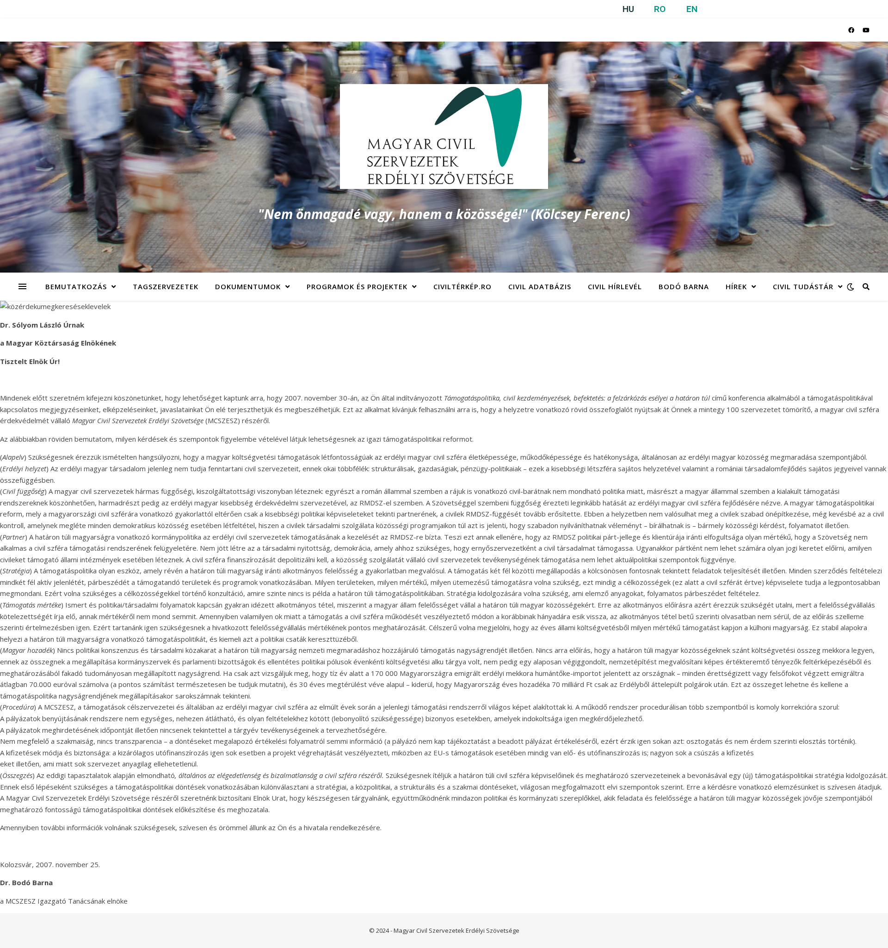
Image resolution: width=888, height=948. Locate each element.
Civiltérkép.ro (462, 286)
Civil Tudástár (803, 286)
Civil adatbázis (539, 286)
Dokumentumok (248, 286)
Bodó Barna (684, 286)
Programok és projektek (357, 286)
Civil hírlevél (615, 286)
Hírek (736, 286)
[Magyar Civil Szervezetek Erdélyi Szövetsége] (444, 136)
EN (691, 9)
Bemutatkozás (76, 286)
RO (660, 9)
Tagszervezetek (165, 286)
